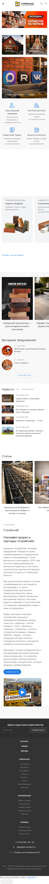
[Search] (46, 4)
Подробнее (32, 877)
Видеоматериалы (24, 784)
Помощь (24, 822)
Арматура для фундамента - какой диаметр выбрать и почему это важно (17, 510)
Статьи (24, 781)
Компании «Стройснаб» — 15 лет (29, 421)
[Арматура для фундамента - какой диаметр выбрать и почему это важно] (17, 482)
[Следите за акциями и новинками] (24, 77)
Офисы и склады (24, 800)
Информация (24, 796)
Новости (24, 774)
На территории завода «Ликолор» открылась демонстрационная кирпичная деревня (30, 433)
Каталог (24, 741)
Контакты (24, 777)
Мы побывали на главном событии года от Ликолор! (30, 411)
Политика (24, 814)
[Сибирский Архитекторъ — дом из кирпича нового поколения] (17, 298)
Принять (6, 881)
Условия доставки (24, 811)
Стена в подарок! (21, 363)
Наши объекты (24, 804)
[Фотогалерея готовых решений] (12, 45)
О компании (24, 764)
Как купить (24, 767)
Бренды (24, 751)
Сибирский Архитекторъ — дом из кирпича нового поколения (17, 326)
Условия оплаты (24, 807)
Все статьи (46, 456)
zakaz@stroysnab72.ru (26, 847)
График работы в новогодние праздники (27, 400)
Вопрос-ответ (24, 834)
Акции (24, 746)
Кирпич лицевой (14, 203)
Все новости (46, 389)
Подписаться (38, 730)
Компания (24, 759)
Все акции (46, 340)
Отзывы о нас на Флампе (12, 255)
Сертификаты (24, 771)
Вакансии (24, 787)
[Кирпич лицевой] (17, 224)
